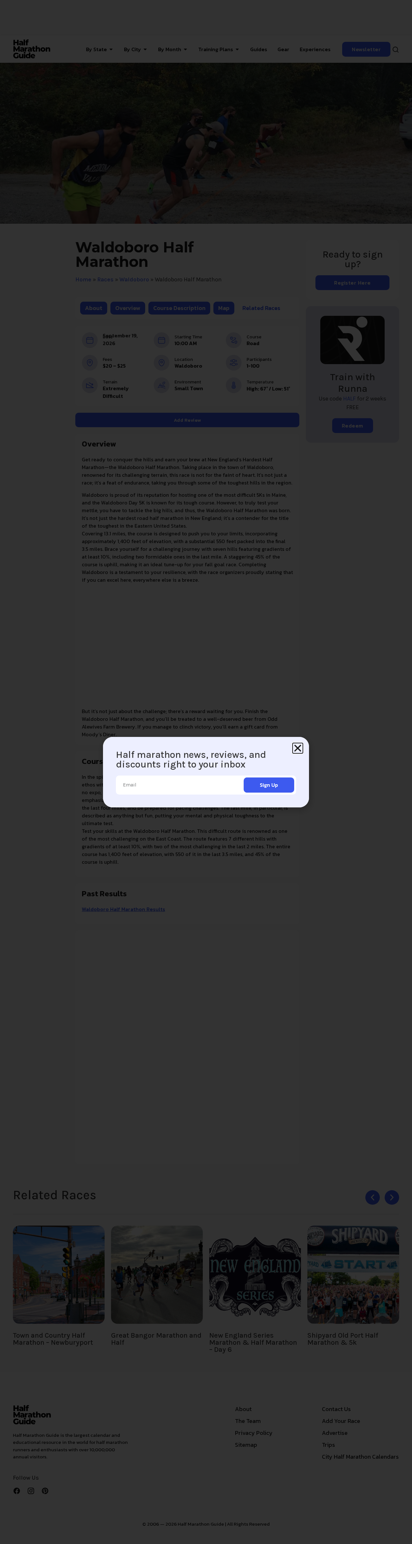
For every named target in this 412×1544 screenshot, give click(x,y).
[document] (206, 772)
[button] (298, 748)
